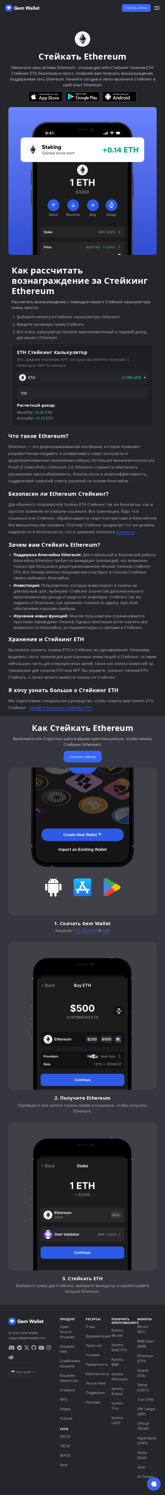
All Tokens (145, 1476)
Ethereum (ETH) (145, 1358)
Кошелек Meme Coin (69, 1378)
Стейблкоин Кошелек (69, 1363)
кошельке (125, 531)
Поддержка (95, 1392)
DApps (65, 1409)
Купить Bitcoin (118, 1333)
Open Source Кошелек (67, 1331)
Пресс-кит (94, 1345)
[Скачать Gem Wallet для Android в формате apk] (119, 96)
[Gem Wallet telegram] (19, 1348)
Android (90, 930)
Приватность (95, 1364)
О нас (90, 1326)
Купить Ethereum (120, 1376)
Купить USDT (118, 1420)
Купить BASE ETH (119, 1347)
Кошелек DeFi (67, 1349)
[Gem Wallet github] (33, 1348)
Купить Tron (118, 1406)
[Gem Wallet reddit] (11, 1357)
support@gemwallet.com (27, 1338)
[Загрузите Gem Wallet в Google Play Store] (82, 96)
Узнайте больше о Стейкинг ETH (61, 707)
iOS (77, 930)
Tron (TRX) (145, 1399)
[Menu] (157, 8)
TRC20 (65, 1446)
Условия (93, 1355)
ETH (84, 377)
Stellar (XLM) (142, 1455)
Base (64, 1464)
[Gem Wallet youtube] (41, 1348)
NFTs (64, 1399)
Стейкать (67, 1390)
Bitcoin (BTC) (142, 1329)
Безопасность (95, 1373)
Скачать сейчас (136, 8)
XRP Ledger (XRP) (146, 1411)
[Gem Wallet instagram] (48, 1348)
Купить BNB (118, 1362)
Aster (141, 1467)
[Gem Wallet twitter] (26, 1348)
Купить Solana (118, 1391)
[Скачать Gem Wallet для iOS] (45, 96)
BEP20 (65, 1455)
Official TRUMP (143, 1426)
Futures (66, 1418)
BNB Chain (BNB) (145, 1344)
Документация (95, 1336)
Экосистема (95, 1383)
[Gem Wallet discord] (11, 1348)
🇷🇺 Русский (21, 1372)
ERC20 (65, 1436)
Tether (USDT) (142, 1387)
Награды (93, 1402)
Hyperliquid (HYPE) (146, 1441)
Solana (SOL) (142, 1373)
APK (106, 930)
